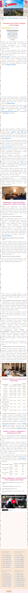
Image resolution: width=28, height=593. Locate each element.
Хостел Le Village (20, 563)
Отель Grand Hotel (7, 565)
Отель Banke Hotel (7, 555)
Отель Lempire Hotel (7, 561)
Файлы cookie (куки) (20, 578)
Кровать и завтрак (7, 586)
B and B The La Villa (7, 576)
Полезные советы (20, 574)
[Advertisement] (14, 80)
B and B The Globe (7, 582)
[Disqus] (14, 530)
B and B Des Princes (7, 580)
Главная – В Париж (20, 586)
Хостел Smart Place (20, 557)
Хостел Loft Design (20, 561)
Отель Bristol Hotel (7, 563)
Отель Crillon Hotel (7, 559)
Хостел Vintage (19, 555)
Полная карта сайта (20, 584)
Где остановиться (6, 567)
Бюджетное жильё (20, 567)
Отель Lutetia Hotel (7, 557)
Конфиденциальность (20, 580)
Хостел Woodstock (20, 565)
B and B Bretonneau (7, 578)
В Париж (5, 18)
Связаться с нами (20, 582)
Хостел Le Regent (20, 559)
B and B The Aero (6, 574)
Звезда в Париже (19, 576)
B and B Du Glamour (7, 584)
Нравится (11, 510)
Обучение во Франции (13, 18)
